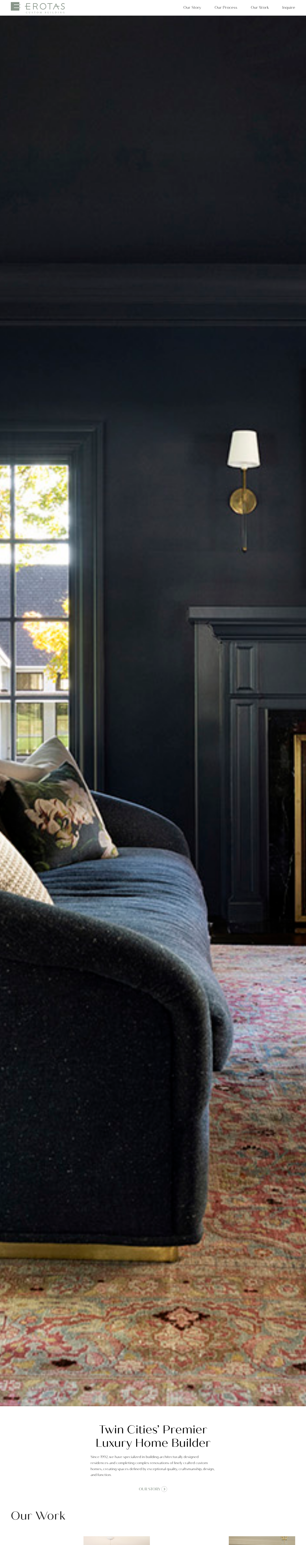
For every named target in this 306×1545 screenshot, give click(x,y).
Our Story (192, 7)
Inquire (288, 7)
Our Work (260, 7)
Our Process (226, 7)
